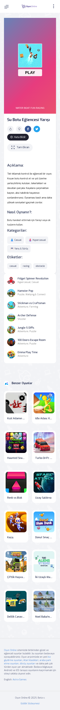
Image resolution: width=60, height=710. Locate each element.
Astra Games (20, 679)
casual (13, 266)
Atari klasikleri (30, 660)
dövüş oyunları (27, 663)
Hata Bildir (20, 137)
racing (26, 266)
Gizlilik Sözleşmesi (30, 703)
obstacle (40, 266)
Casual (17, 240)
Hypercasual (39, 240)
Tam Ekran (23, 147)
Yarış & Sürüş (21, 248)
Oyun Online (10, 650)
